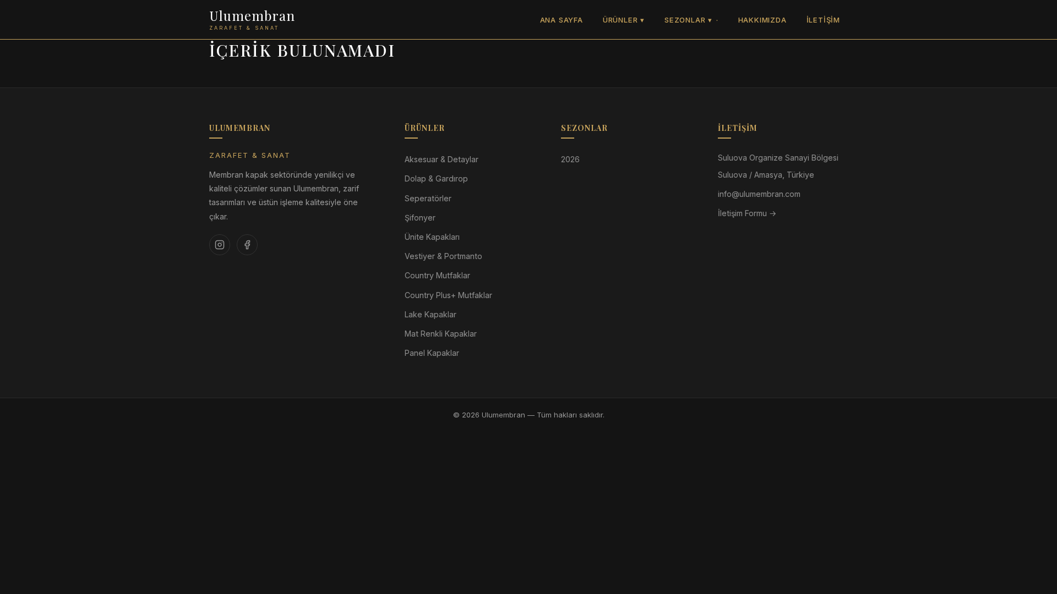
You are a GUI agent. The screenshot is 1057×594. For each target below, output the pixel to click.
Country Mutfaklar (437, 275)
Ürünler (624, 19)
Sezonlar (688, 19)
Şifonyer (420, 217)
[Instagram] (219, 244)
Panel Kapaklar (432, 353)
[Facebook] (247, 244)
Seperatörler (428, 198)
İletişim (823, 19)
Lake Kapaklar (430, 314)
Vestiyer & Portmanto (443, 256)
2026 (570, 159)
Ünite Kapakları (432, 236)
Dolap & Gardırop (436, 178)
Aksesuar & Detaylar (441, 159)
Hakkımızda (762, 19)
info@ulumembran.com (759, 194)
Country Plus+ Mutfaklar (448, 295)
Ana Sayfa (561, 19)
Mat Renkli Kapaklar (441, 333)
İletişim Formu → (747, 213)
